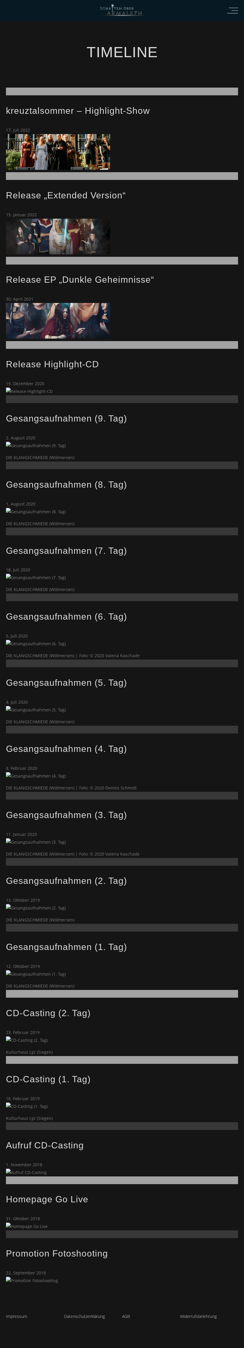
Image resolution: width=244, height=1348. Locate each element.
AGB (126, 1316)
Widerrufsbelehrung (198, 1316)
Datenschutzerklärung (84, 1316)
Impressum (16, 1316)
